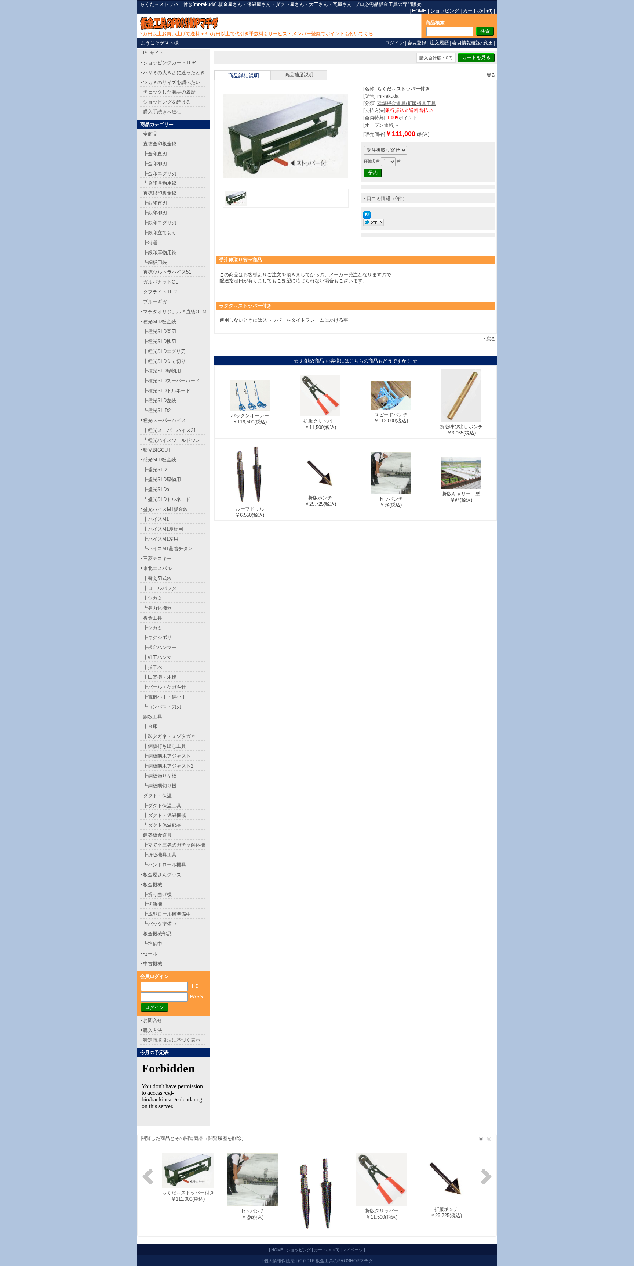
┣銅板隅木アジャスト (167, 756)
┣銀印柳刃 (155, 213)
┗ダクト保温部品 (162, 825)
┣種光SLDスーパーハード (171, 380)
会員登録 (416, 43)
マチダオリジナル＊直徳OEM (175, 311)
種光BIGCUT (157, 450)
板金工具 (152, 618)
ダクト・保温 (157, 795)
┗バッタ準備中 (159, 924)
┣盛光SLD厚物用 (162, 479)
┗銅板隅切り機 (159, 786)
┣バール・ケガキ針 (164, 687)
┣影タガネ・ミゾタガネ (169, 736)
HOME (419, 11)
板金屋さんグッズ (162, 874)
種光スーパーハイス (164, 420)
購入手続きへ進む (162, 112)
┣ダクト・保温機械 (164, 815)
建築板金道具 (157, 835)
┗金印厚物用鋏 (159, 183)
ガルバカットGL (160, 282)
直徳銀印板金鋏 (159, 193)
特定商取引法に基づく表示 (171, 1040)
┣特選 (150, 242)
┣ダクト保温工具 (162, 805)
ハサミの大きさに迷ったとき (174, 72)
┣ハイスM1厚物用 (163, 529)
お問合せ (152, 1020)
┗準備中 (152, 943)
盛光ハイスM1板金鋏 (165, 509)
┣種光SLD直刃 (159, 331)
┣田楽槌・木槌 (159, 677)
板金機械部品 (157, 934)
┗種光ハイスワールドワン (171, 440)
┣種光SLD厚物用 (162, 371)
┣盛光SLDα (156, 489)
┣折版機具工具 (159, 855)
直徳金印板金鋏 (159, 144)
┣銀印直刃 (155, 203)
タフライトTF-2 (160, 292)
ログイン (394, 43)
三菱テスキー (157, 558)
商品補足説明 (299, 74)
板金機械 (152, 884)
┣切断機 (152, 904)
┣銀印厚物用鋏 (159, 252)
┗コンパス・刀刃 (162, 707)
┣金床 (150, 726)
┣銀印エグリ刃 (159, 223)
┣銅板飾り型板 (159, 776)
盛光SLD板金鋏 (159, 459)
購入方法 (152, 1030)
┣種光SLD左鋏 (159, 400)
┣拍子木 (152, 667)
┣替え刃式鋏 (157, 578)
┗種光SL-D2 (157, 410)
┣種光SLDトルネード (166, 390)
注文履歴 (439, 43)
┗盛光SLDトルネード (166, 499)
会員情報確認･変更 (472, 43)
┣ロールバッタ (159, 588)
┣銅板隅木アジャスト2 (168, 766)
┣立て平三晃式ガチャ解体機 (174, 845)
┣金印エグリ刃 (159, 173)
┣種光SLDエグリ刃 (164, 351)
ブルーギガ (155, 301)
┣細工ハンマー (159, 657)
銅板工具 (152, 716)
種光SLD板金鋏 (159, 321)
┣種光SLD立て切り (164, 361)
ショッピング (444, 11)
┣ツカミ (152, 598)
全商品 (150, 134)
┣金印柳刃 (155, 163)
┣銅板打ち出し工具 (164, 746)
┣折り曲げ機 (157, 894)
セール (150, 953)
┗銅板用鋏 (155, 262)
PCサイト (153, 52)
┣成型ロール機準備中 (167, 914)
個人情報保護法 (279, 1260)
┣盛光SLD (155, 469)
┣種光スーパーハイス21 (169, 430)
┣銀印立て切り (159, 232)
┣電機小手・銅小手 (164, 697)
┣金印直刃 (155, 153)
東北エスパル (157, 568)
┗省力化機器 (157, 608)
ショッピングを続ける (167, 102)
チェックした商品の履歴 (169, 92)
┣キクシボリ (157, 637)
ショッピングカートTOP (169, 62)
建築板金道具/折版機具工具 (406, 103)
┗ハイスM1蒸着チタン (168, 548)
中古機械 (152, 963)
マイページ (353, 1250)
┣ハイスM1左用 (160, 539)
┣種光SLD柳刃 (159, 341)
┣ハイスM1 (156, 519)
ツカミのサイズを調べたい (171, 82)
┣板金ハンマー (159, 647)
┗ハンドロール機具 (164, 865)
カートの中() (477, 11)
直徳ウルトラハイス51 (167, 272)
